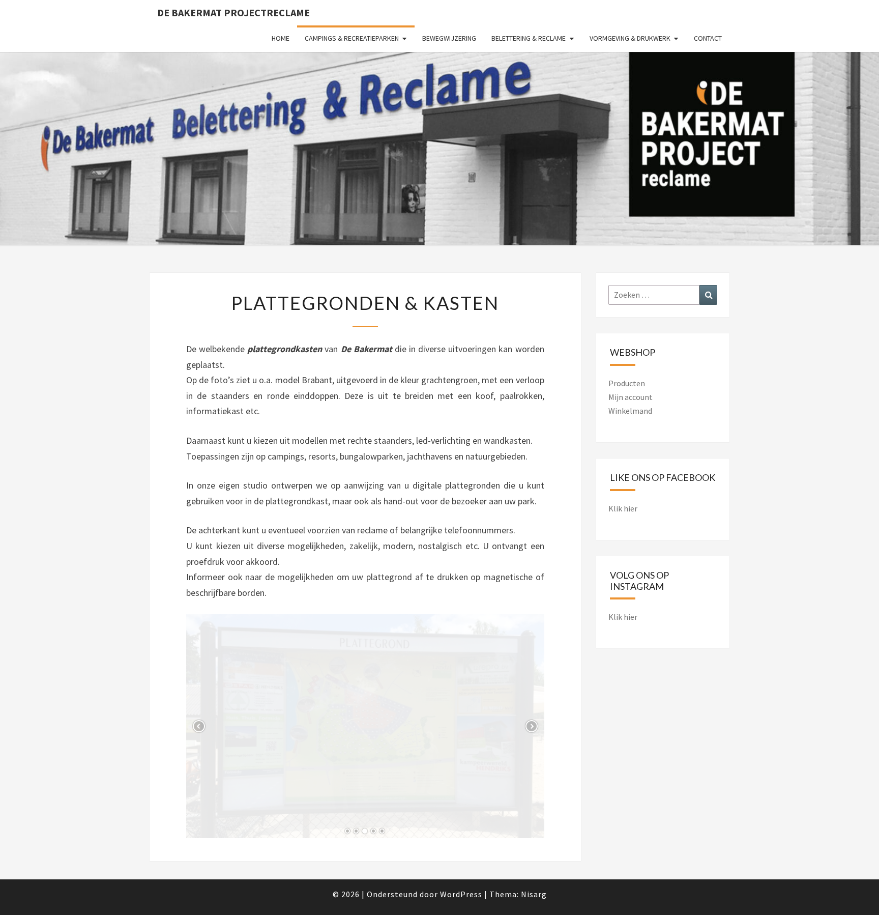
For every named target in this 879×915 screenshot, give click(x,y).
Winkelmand (630, 411)
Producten (626, 383)
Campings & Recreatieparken (352, 38)
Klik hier (622, 508)
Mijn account (630, 397)
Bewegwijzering (449, 38)
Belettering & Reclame (528, 38)
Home (280, 38)
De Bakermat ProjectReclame (233, 12)
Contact (708, 38)
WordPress (461, 894)
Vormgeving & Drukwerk (630, 38)
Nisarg (534, 894)
